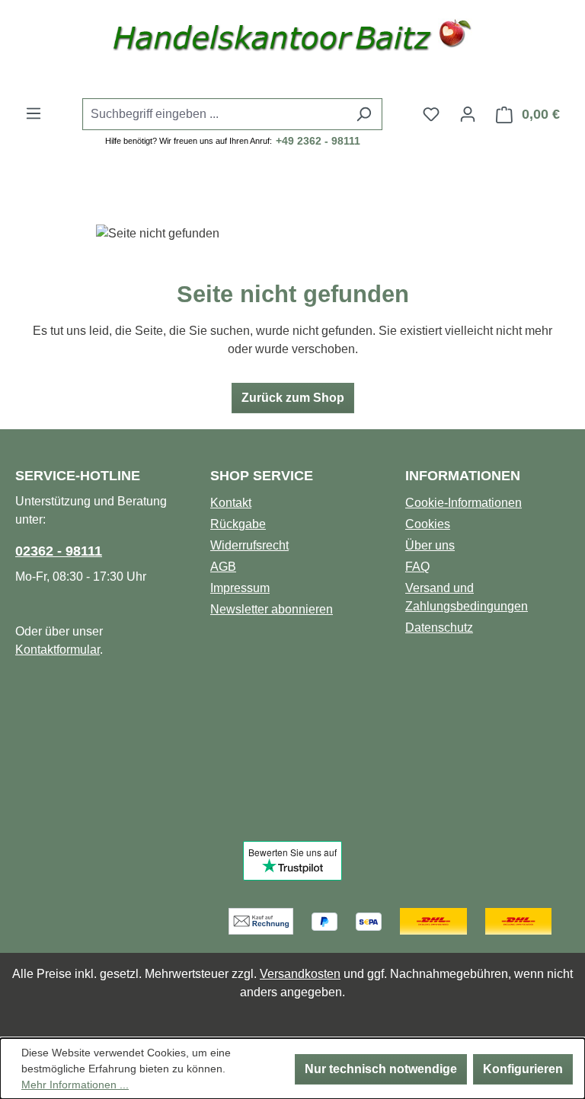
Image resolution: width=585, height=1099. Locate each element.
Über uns (430, 545)
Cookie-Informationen (463, 502)
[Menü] (33, 113)
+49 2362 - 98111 (318, 141)
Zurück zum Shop (292, 397)
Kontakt (230, 502)
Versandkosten (300, 973)
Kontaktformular (57, 649)
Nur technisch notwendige (381, 1068)
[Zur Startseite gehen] (292, 40)
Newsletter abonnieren (271, 609)
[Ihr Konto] (467, 114)
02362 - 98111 (58, 551)
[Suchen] (364, 114)
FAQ (417, 566)
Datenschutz (439, 627)
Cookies (427, 524)
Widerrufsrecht (249, 545)
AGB (223, 566)
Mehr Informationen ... (75, 1084)
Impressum (240, 587)
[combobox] (215, 114)
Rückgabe (238, 524)
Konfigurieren (523, 1068)
